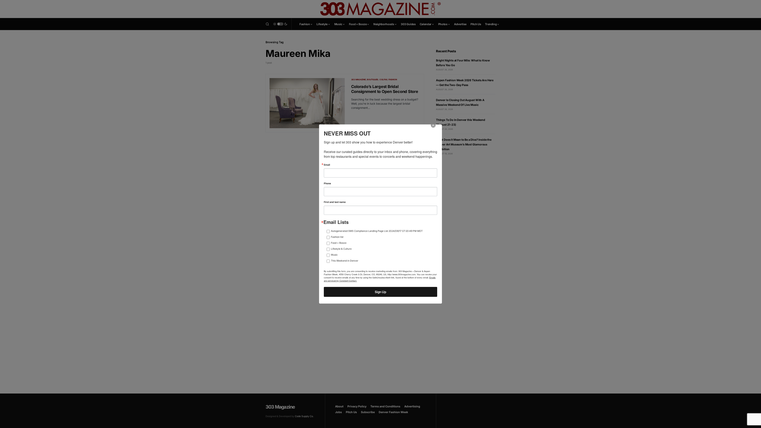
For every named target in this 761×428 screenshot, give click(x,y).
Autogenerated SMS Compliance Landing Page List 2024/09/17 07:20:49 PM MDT (377, 230)
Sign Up (380, 292)
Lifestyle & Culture (341, 248)
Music (334, 254)
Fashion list (337, 236)
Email (327, 165)
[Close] (436, 128)
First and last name (335, 202)
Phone (327, 183)
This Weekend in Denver (344, 260)
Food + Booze (338, 242)
